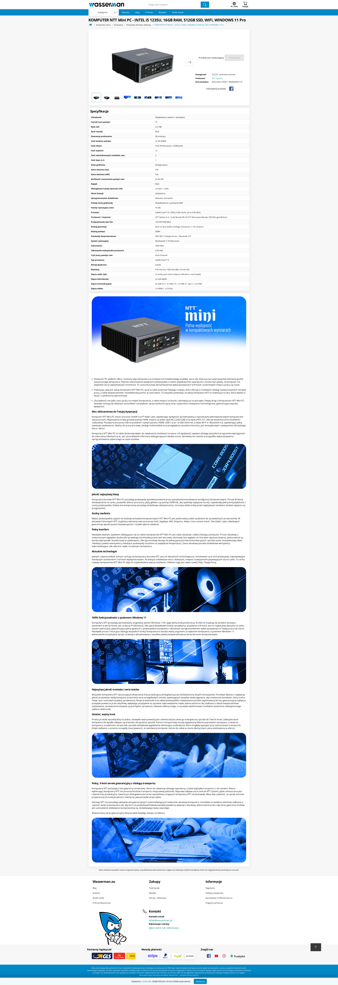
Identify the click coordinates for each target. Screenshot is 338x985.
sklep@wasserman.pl (160, 920)
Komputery (118, 25)
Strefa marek (178, 12)
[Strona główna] (90, 25)
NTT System (217, 78)
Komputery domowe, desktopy (138, 25)
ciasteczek (146, 981)
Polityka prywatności (215, 893)
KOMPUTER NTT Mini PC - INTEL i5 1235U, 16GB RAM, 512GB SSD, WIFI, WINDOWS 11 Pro (189, 25)
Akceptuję (200, 981)
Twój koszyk (154, 888)
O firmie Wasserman (102, 903)
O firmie (149, 12)
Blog (137, 12)
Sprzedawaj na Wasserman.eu (219, 898)
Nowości (126, 12)
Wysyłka (162, 12)
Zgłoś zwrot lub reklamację (164, 927)
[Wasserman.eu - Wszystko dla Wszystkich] (106, 5)
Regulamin (210, 888)
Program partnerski (214, 903)
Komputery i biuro (103, 25)
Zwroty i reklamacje (157, 898)
